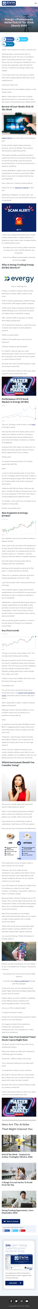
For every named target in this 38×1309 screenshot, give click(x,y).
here (24, 260)
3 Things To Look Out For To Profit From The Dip (17, 1183)
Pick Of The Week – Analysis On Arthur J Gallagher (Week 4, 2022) (17, 1155)
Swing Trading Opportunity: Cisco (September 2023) (17, 1211)
